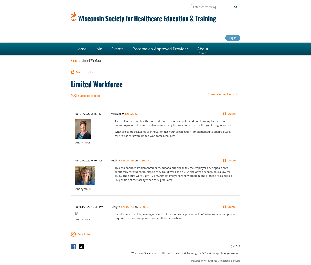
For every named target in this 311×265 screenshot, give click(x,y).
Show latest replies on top (224, 94)
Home (74, 61)
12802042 (131, 113)
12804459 (127, 160)
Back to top (84, 234)
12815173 (127, 207)
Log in (232, 38)
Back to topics (84, 72)
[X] (81, 246)
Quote (232, 113)
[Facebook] (73, 246)
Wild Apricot (210, 260)
